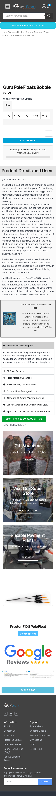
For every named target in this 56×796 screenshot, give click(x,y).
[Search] (49, 16)
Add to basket (28, 140)
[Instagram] (16, 713)
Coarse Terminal (34, 32)
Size (7, 105)
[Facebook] (5, 713)
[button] (7, 6)
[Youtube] (11, 713)
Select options (28, 633)
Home (4, 32)
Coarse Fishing (16, 32)
